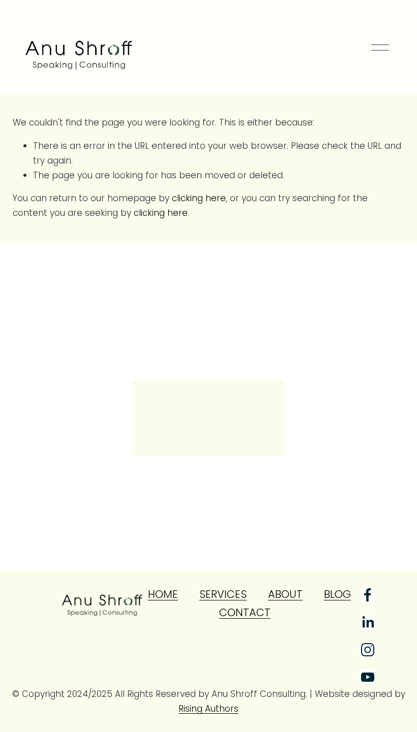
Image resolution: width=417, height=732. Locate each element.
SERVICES (223, 594)
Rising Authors (208, 709)
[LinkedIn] (368, 622)
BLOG (337, 594)
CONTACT (245, 612)
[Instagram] (368, 650)
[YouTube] (368, 677)
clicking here (199, 198)
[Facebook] (368, 595)
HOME (163, 594)
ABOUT (285, 594)
